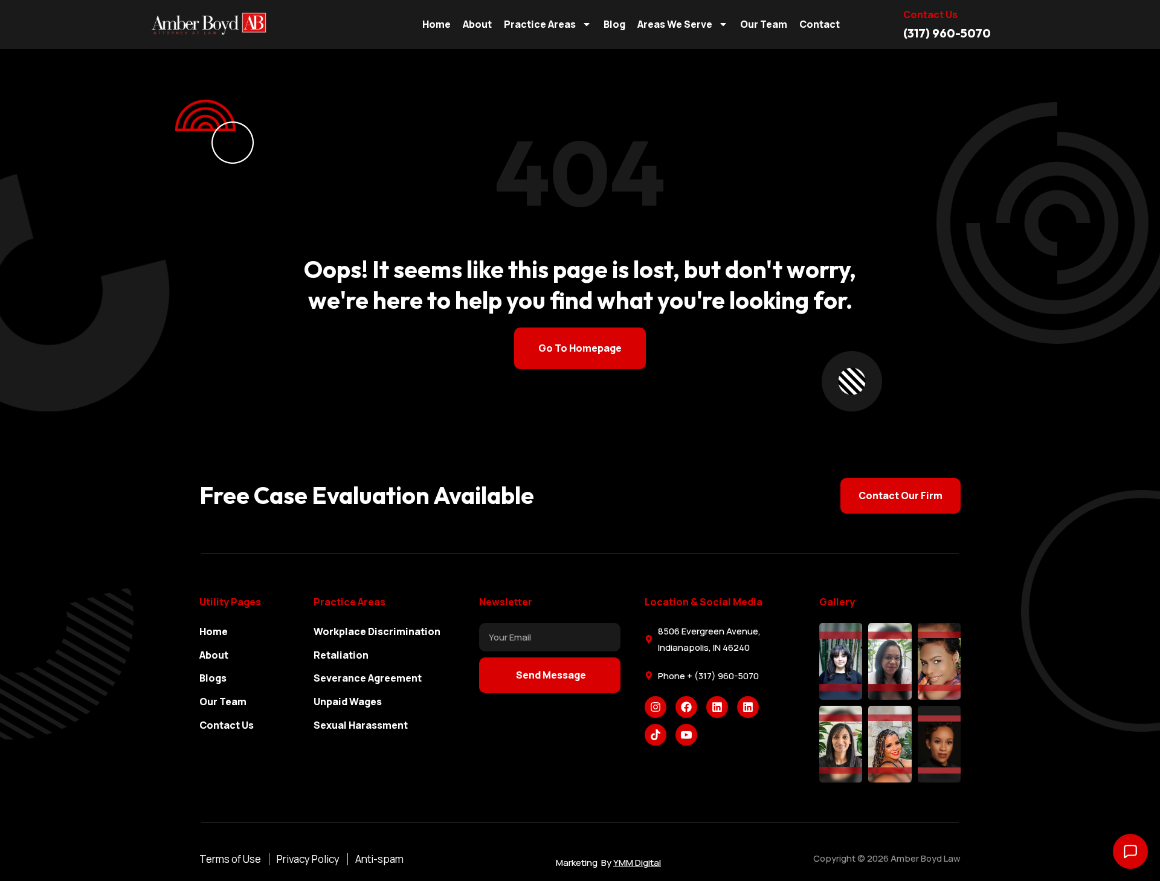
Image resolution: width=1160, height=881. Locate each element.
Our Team (763, 24)
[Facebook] (686, 707)
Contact (819, 24)
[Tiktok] (655, 735)
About (477, 24)
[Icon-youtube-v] (686, 735)
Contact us (930, 14)
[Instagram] (655, 707)
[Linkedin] (717, 707)
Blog (614, 24)
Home (436, 24)
